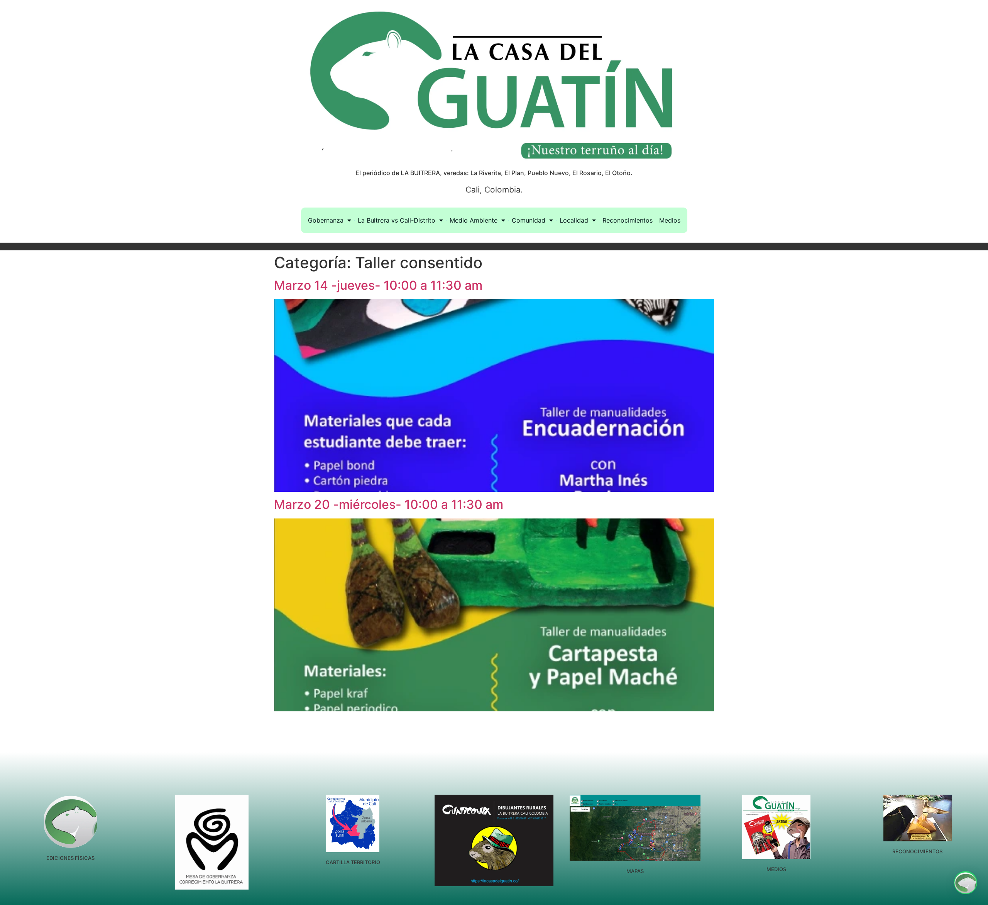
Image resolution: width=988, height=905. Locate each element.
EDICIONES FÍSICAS (70, 858)
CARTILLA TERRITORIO (353, 862)
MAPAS (635, 871)
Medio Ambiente (473, 220)
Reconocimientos (627, 220)
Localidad (574, 220)
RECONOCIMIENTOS (917, 851)
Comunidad (528, 220)
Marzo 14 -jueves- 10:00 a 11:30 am (378, 285)
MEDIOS (776, 869)
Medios (669, 220)
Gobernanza (325, 220)
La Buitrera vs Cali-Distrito (396, 220)
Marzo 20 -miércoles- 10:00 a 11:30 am (388, 504)
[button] (965, 882)
